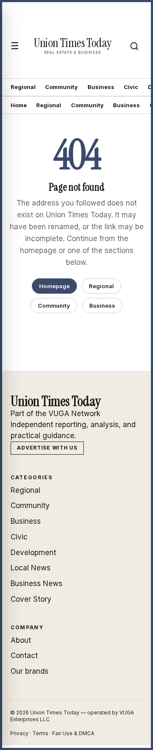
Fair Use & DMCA (73, 733)
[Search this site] (134, 46)
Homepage (54, 286)
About (21, 640)
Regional (23, 86)
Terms (40, 733)
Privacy (19, 733)
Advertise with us (47, 447)
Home (19, 105)
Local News (31, 568)
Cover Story (31, 599)
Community (61, 86)
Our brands (29, 671)
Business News (36, 583)
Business (101, 86)
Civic (131, 86)
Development (33, 552)
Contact (24, 655)
